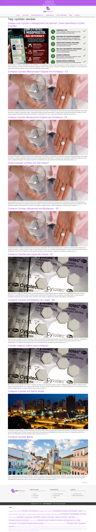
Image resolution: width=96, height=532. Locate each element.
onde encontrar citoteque (27, 528)
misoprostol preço (35, 523)
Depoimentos (50, 15)
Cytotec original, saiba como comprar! (28, 345)
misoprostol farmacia (33, 520)
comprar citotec (55, 514)
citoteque (33, 511)
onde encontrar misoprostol (46, 528)
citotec (25, 511)
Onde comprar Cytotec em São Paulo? (28, 162)
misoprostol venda (31, 526)
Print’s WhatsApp (61, 15)
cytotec (82, 514)
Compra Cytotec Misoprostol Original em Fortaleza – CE (37, 117)
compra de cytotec (46, 514)
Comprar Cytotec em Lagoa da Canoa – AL (30, 254)
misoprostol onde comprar (50, 520)
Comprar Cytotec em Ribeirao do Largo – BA (31, 300)
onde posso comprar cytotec (74, 528)
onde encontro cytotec (65, 528)
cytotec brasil (12, 517)
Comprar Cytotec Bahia (20, 437)
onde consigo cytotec (19, 528)
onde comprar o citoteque (62, 526)
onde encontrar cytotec (37, 528)
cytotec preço (40, 517)
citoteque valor (75, 511)
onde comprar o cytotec (71, 526)
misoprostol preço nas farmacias (60, 523)
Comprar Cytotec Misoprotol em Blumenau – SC (33, 208)
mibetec (76, 517)
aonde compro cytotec (15, 511)
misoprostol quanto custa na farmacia (21, 526)
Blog (70, 15)
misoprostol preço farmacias (49, 523)
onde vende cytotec (24, 530)
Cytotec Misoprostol (37, 15)
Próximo (85, 482)
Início (18, 15)
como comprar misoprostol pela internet (29, 514)
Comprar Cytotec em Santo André (26, 391)
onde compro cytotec (80, 526)
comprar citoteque (70, 514)
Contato (77, 15)
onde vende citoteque (17, 530)
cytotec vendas (67, 517)
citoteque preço (60, 511)
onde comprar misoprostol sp (52, 526)
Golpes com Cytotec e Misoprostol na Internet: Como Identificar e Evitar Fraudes (46, 24)
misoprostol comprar (19, 520)
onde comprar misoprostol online (41, 526)
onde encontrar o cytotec (55, 528)
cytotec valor (53, 517)
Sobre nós (25, 15)
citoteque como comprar (45, 511)
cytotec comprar (25, 517)
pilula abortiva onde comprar (34, 530)
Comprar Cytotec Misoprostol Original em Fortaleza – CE (38, 71)
